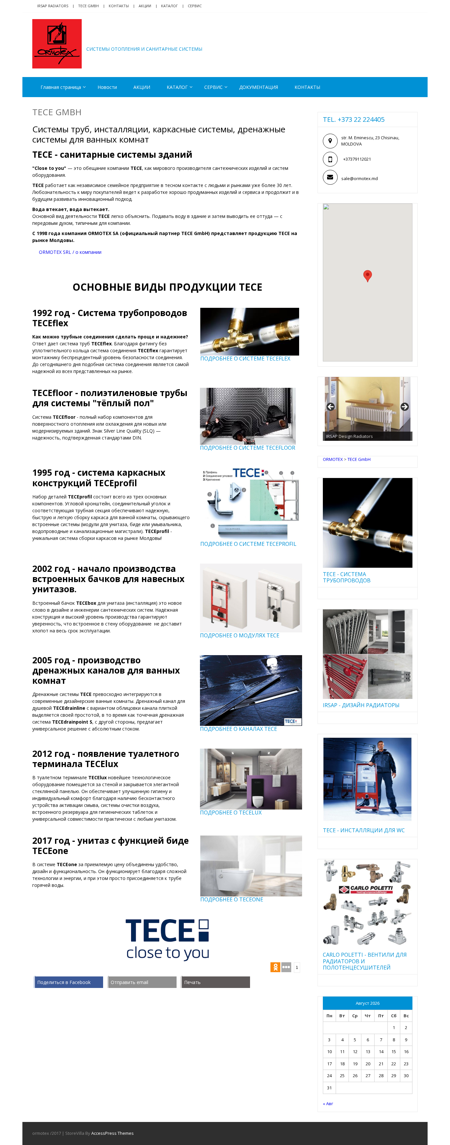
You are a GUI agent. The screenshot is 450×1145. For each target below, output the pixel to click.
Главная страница (61, 87)
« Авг (328, 1103)
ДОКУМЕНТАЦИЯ (258, 87)
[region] (367, 409)
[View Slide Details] (367, 409)
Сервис (195, 5)
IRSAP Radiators (52, 5)
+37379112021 (357, 159)
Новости (107, 87)
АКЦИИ (145, 5)
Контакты (119, 5)
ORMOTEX (115, 39)
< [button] (331, 407)
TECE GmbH (88, 5)
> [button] (404, 407)
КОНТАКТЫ (307, 87)
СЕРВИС (213, 87)
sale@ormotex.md (359, 178)
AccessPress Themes (112, 1133)
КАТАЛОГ (169, 5)
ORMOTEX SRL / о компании (70, 252)
